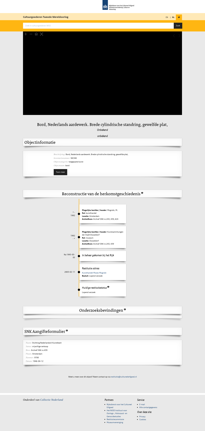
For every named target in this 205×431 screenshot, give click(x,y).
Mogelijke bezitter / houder (94, 210)
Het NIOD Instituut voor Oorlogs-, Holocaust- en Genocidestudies (117, 413)
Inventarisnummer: (62, 158)
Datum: (29, 361)
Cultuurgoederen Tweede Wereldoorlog (45, 17)
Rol (83, 213)
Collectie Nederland (51, 399)
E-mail (142, 404)
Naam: (29, 343)
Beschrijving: (59, 154)
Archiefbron (87, 219)
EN (167, 17)
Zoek (178, 25)
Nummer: (30, 357)
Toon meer (60, 172)
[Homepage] (179, 17)
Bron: (28, 350)
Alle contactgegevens (148, 407)
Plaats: (29, 354)
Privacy (142, 416)
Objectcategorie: (61, 162)
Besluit (85, 276)
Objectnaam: (59, 165)
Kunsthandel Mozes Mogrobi (94, 273)
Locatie (85, 216)
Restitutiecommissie (115, 419)
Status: (29, 346)
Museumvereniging (115, 422)
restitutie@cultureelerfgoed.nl (124, 376)
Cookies (142, 419)
